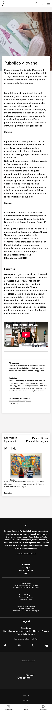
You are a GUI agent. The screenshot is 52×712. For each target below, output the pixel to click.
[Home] (3, 3)
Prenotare (8, 493)
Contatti (26, 565)
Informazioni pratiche (26, 553)
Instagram (19, 645)
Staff (26, 574)
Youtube (46, 645)
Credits (12, 480)
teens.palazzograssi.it (15, 274)
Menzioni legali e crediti (28, 660)
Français (26, 696)
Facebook (5, 645)
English (26, 700)
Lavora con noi (26, 571)
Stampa (26, 568)
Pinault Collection (26, 676)
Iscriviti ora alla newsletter (26, 639)
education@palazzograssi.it (20, 401)
